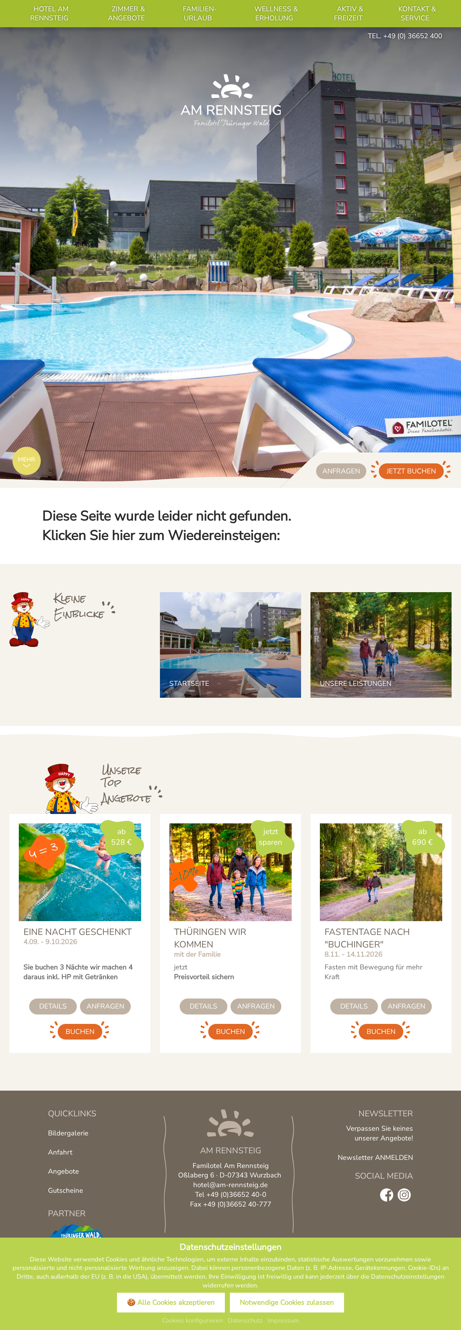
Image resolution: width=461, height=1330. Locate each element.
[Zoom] (230, 257)
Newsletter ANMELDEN (375, 1157)
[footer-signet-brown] (230, 1122)
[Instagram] (404, 1195)
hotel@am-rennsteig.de (230, 1185)
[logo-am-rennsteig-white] (230, 100)
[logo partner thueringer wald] (76, 1231)
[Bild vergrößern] (30, 619)
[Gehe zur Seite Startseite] (230, 645)
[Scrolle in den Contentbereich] (27, 462)
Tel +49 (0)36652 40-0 (230, 1194)
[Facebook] (386, 1195)
